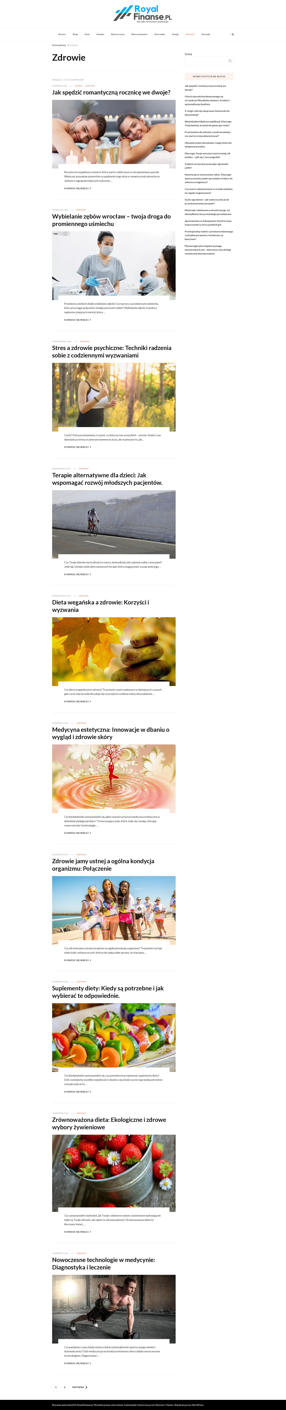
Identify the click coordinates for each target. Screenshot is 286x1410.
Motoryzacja (118, 34)
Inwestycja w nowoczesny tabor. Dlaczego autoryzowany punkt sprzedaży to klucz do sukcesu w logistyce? (209, 178)
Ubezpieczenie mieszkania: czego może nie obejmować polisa (208, 144)
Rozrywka (160, 34)
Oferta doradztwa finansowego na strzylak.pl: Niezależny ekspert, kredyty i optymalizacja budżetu (207, 100)
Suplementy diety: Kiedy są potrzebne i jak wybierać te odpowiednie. (108, 992)
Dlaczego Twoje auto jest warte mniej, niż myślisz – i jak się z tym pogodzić (207, 155)
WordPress (197, 1404)
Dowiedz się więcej (76, 188)
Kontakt (206, 34)
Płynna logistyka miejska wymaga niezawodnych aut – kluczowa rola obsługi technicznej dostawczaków (208, 249)
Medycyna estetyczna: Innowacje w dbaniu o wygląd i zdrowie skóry (110, 733)
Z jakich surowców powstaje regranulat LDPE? (206, 165)
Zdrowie (190, 34)
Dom (87, 34)
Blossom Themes (164, 1404)
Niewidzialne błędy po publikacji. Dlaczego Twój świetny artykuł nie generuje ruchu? (208, 123)
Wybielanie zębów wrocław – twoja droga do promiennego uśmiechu (111, 220)
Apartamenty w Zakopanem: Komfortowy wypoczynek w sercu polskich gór (208, 222)
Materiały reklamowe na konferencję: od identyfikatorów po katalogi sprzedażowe (208, 212)
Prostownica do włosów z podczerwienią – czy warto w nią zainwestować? (208, 134)
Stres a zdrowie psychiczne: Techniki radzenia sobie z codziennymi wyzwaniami (111, 351)
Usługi (175, 34)
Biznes (62, 34)
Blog (75, 34)
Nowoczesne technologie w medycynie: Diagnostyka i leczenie (103, 1263)
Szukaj (188, 54)
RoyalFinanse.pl (85, 1404)
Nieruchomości (140, 34)
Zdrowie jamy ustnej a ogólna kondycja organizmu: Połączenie (103, 864)
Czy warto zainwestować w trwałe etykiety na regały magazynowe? (209, 191)
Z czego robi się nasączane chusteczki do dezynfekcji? (207, 112)
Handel (100, 34)
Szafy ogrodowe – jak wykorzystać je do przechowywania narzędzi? (207, 201)
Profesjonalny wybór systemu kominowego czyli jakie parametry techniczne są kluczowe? (209, 235)
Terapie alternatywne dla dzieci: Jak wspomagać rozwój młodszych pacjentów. (107, 478)
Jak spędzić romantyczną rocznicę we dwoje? (111, 92)
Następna (78, 1387)
